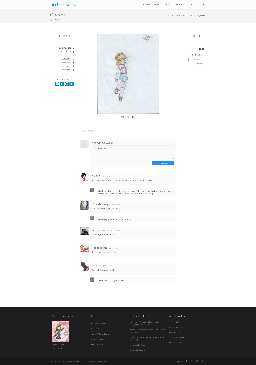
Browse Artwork (98, 323)
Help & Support (177, 338)
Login (190, 5)
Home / (171, 15)
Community (179, 5)
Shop (156, 5)
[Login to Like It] (122, 117)
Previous (65, 36)
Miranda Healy (100, 204)
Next (196, 36)
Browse (146, 5)
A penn (96, 175)
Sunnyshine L (58, 20)
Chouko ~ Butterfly (58, 345)
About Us (176, 332)
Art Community (98, 339)
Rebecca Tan (99, 247)
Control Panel (97, 345)
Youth (199, 64)
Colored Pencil (196, 59)
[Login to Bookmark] (128, 117)
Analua (96, 265)
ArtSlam (76, 361)
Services (166, 5)
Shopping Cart (178, 327)
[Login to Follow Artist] (133, 117)
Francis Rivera (100, 230)
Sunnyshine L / (188, 15)
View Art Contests (137, 350)
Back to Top (176, 322)
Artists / (178, 15)
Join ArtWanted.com (100, 334)
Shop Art (95, 329)
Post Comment (163, 163)
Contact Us (176, 343)
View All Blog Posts (138, 345)
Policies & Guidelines (98, 361)
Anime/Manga (196, 55)
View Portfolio (64, 52)
